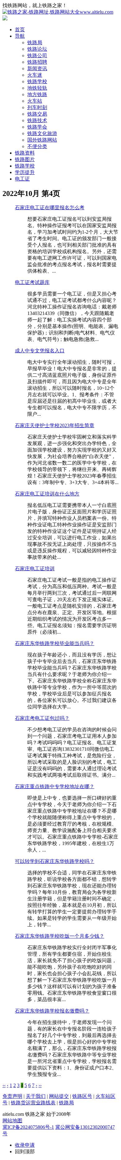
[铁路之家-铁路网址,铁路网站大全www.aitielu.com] (57, 12)
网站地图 (12, 1120)
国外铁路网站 (42, 139)
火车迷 (34, 75)
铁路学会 (37, 127)
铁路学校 (37, 81)
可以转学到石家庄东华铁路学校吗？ (54, 861)
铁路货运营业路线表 (33, 1102)
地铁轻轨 (37, 88)
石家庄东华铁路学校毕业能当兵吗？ (54, 643)
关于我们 (36, 1096)
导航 (20, 36)
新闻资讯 (37, 68)
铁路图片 (25, 159)
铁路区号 (82, 1096)
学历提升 (25, 172)
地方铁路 (37, 94)
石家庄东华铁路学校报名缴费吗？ (52, 1010)
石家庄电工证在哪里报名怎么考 (49, 207)
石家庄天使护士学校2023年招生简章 (54, 425)
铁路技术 (37, 120)
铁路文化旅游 (42, 133)
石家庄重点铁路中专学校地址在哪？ (54, 786)
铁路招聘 (37, 62)
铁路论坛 (37, 49)
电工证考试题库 (32, 282)
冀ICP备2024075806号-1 (28, 1127)
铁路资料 (25, 152)
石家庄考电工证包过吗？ (42, 718)
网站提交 (59, 1096)
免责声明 (12, 1096)
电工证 (22, 178)
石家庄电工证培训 (35, 568)
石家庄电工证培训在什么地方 (47, 493)
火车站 (34, 101)
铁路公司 (37, 55)
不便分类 (37, 146)
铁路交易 (37, 114)
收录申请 (25, 1145)
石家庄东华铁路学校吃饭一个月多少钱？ (59, 936)
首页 (20, 29)
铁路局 (34, 42)
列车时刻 (37, 107)
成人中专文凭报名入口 (40, 350)
